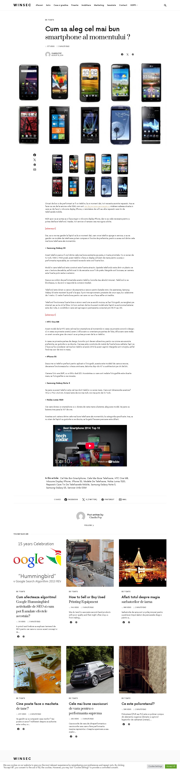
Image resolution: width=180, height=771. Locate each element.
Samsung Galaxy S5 (56, 487)
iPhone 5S (77, 481)
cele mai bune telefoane (100, 478)
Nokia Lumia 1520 (116, 481)
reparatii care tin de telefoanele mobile (67, 484)
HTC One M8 (121, 478)
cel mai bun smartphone (73, 478)
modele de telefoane (95, 481)
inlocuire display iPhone (58, 481)
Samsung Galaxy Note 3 (103, 484)
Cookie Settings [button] (155, 766)
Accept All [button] (171, 766)
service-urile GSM (77, 487)
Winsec (23, 5)
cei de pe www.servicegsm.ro (97, 206)
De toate (49, 20)
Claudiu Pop (57, 53)
